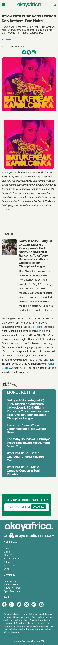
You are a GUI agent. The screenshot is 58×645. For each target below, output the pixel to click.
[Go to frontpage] (29, 4)
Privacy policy (10, 584)
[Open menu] (3, 4)
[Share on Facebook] (24, 52)
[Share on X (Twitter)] (29, 52)
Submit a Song (11, 588)
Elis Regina (37, 327)
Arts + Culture (11, 558)
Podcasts (8, 565)
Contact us (9, 581)
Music (6, 552)
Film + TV (8, 555)
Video (6, 562)
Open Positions (11, 591)
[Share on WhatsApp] (33, 52)
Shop (6, 568)
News (6, 548)
